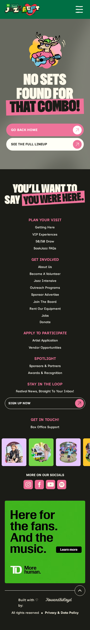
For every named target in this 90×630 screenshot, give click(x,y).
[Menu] (79, 9)
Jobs (45, 315)
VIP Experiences (44, 234)
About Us (45, 267)
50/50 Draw (45, 241)
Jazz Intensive (45, 281)
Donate (45, 322)
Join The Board (45, 302)
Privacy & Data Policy (61, 612)
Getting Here (45, 227)
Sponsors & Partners (45, 366)
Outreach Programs (45, 287)
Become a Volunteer (45, 274)
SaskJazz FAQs (45, 248)
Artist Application (45, 340)
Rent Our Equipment (45, 308)
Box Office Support (44, 427)
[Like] (80, 590)
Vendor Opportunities (45, 347)
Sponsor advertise (45, 294)
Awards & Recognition (45, 373)
